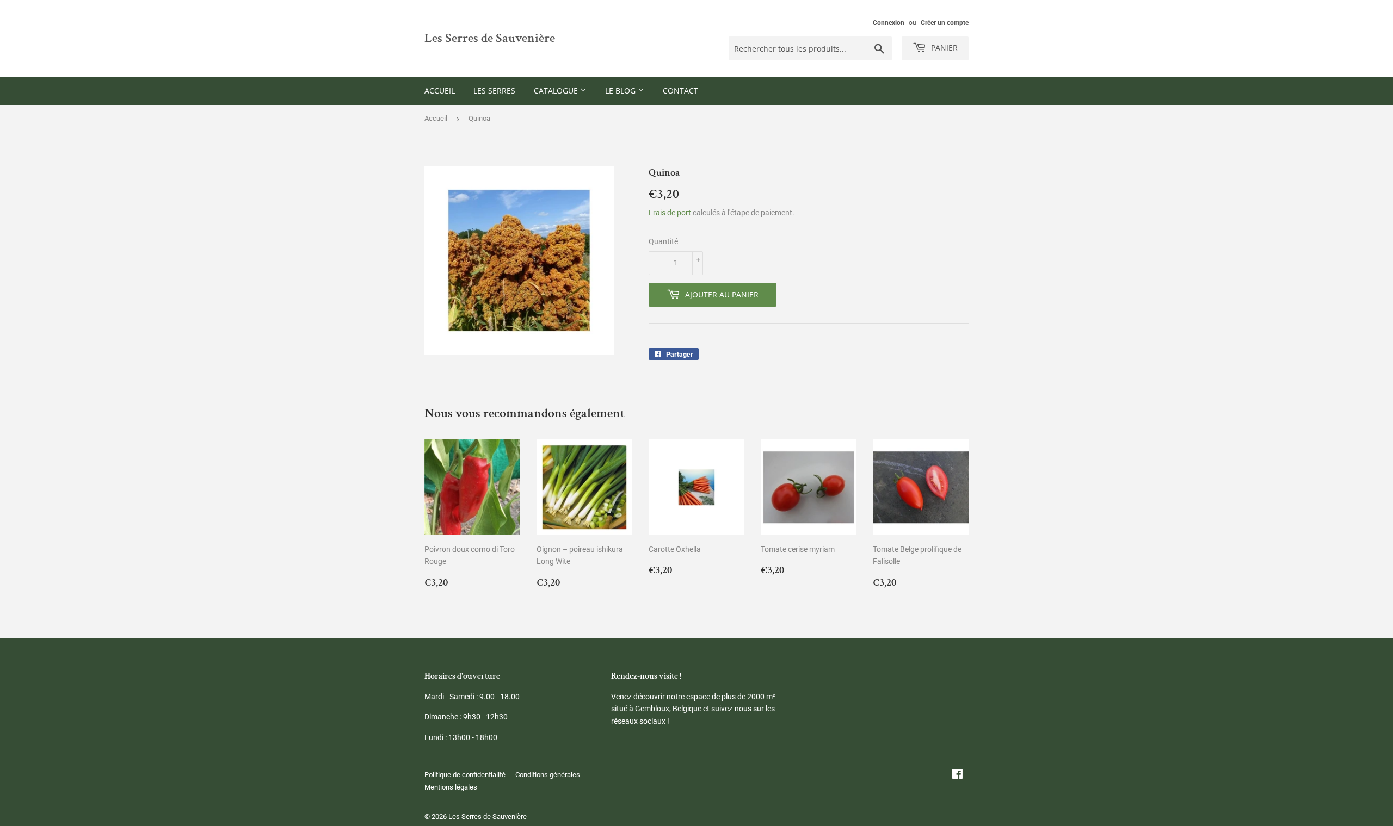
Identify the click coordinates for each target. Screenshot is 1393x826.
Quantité (663, 241)
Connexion (888, 23)
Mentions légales (450, 787)
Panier (943, 47)
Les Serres (494, 90)
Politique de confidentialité (465, 775)
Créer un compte (945, 23)
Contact (680, 90)
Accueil (439, 90)
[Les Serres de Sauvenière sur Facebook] (957, 775)
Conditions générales (547, 775)
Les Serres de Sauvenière (489, 38)
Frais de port (670, 212)
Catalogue (557, 90)
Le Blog (621, 90)
